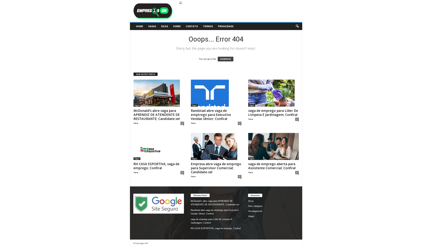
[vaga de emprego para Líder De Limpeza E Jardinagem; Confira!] (273, 93)
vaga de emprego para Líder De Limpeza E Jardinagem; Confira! (273, 112)
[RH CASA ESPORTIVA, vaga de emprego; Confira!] (158, 146)
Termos (208, 26)
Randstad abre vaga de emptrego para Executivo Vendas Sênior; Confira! (211, 114)
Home (139, 26)
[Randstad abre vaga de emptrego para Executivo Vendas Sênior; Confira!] (216, 93)
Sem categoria (255, 206)
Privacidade (226, 26)
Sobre (177, 26)
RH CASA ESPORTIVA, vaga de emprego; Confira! (156, 166)
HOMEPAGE (225, 59)
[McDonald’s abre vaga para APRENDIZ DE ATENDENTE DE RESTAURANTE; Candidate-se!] (158, 93)
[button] (297, 26)
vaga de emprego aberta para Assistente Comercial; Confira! (272, 166)
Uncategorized (255, 211)
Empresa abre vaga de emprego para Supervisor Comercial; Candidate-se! (216, 168)
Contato (192, 26)
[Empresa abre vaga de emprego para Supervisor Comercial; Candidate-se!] (216, 146)
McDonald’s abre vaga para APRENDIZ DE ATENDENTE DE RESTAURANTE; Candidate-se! (156, 114)
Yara (135, 123)
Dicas (164, 26)
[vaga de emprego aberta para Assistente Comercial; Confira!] (273, 146)
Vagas (152, 26)
